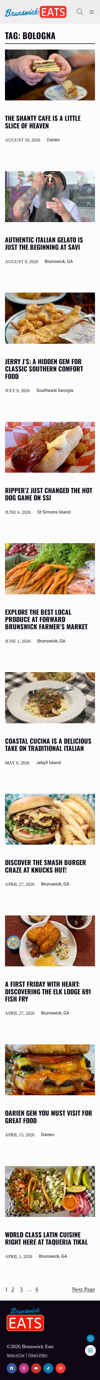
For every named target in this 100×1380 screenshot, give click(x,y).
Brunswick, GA (59, 261)
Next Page (83, 1289)
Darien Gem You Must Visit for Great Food (48, 1116)
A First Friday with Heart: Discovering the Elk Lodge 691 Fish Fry (48, 991)
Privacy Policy (38, 1355)
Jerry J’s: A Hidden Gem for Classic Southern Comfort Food (44, 369)
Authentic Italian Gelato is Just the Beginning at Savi (44, 243)
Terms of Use (15, 1355)
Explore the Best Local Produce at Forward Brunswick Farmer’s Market (46, 619)
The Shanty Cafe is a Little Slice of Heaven (43, 121)
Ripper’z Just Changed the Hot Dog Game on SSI (48, 494)
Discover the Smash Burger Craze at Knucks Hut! (45, 866)
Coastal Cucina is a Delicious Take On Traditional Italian (48, 744)
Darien (53, 139)
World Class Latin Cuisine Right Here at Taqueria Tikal (46, 1238)
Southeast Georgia (54, 390)
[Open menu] (91, 12)
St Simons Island (54, 512)
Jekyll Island (48, 762)
